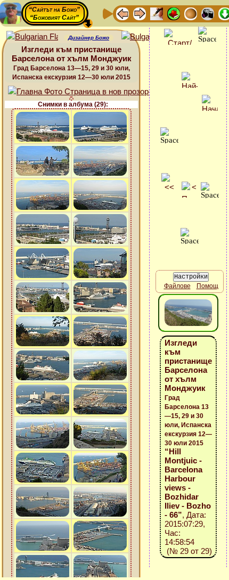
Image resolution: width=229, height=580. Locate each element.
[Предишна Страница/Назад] (122, 13)
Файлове (177, 286)
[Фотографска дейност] (207, 13)
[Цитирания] (173, 13)
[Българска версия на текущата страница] (147, 37)
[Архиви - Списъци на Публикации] (156, 13)
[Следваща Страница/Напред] (139, 13)
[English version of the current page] (32, 37)
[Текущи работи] (190, 13)
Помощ (207, 286)
